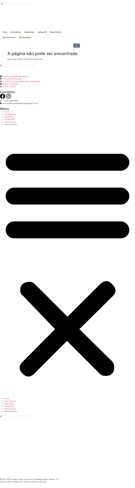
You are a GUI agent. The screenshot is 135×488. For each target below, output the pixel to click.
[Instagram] (8, 96)
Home (5, 32)
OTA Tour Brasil (25, 37)
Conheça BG (42, 32)
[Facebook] (2, 96)
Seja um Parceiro (9, 37)
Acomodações (15, 32)
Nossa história (55, 32)
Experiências (29, 32)
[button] (67, 261)
